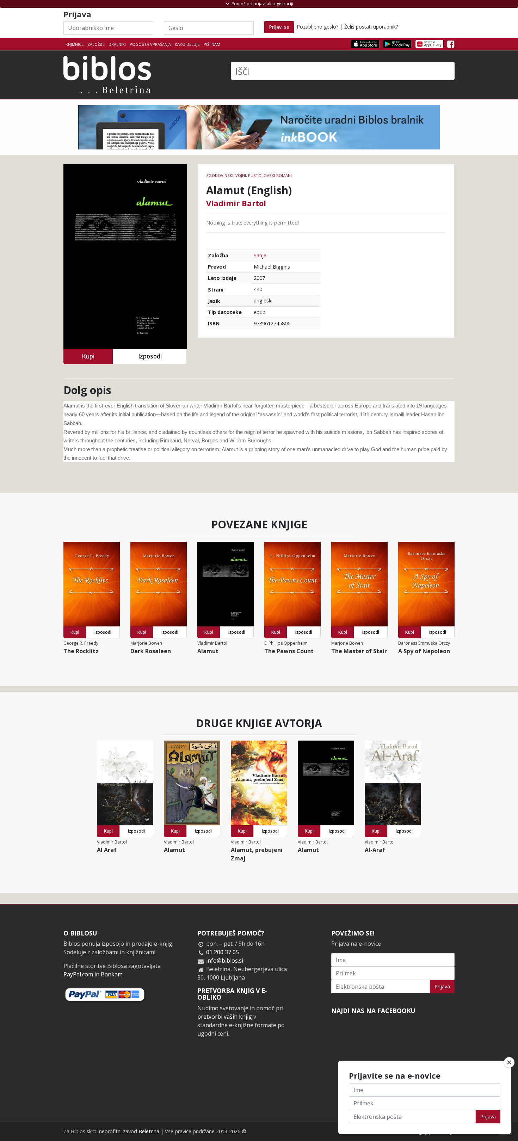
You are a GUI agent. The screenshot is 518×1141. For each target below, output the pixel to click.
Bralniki (117, 44)
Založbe (96, 44)
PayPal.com (78, 974)
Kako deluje (187, 44)
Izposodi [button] (150, 356)
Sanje (260, 255)
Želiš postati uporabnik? (371, 26)
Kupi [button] (88, 356)
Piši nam (212, 44)
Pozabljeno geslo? (317, 26)
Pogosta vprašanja (150, 44)
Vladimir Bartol (236, 203)
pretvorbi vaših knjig (224, 1016)
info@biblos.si (224, 960)
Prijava (442, 986)
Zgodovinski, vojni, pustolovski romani (249, 175)
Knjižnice (75, 44)
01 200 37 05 (222, 952)
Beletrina (148, 1131)
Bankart (111, 974)
